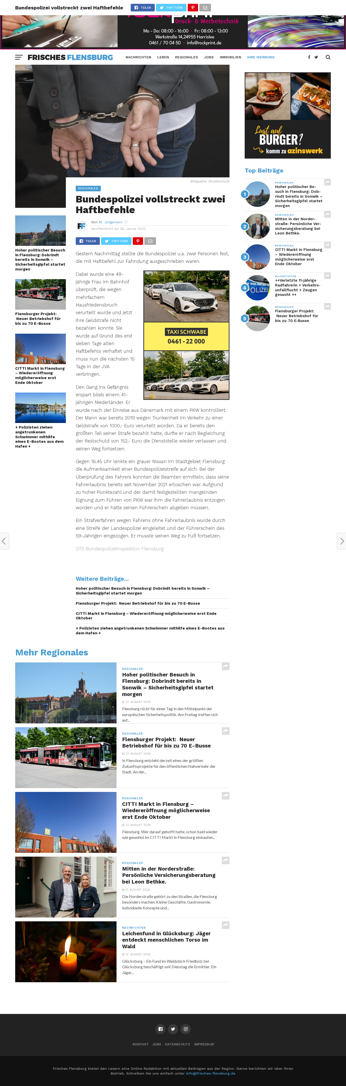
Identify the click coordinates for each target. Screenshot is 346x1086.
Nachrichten (138, 57)
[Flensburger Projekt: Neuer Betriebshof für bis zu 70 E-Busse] (40, 308)
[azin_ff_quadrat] (288, 157)
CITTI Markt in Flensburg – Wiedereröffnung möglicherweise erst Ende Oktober (40, 375)
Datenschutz (177, 1044)
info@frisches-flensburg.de (210, 1073)
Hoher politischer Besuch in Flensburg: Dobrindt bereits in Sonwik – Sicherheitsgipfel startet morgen (40, 260)
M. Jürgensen (111, 222)
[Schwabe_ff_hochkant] (186, 398)
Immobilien (230, 57)
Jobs (209, 57)
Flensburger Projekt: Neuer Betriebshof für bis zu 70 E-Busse (38, 319)
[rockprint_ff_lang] (173, 47)
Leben (163, 57)
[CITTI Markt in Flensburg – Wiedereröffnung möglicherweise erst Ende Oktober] (40, 362)
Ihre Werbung (261, 57)
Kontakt (140, 1044)
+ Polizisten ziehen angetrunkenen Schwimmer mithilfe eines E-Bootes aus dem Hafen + (39, 437)
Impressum (204, 1044)
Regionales (186, 57)
